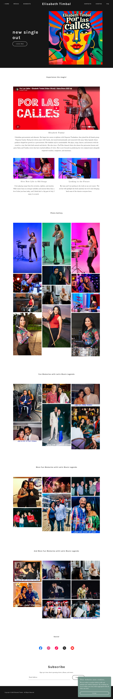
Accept (94, 693)
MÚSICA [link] (16, 4)
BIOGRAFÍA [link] (27, 4)
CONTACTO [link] (87, 4)
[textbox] (49, 677)
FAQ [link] (107, 4)
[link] (56, 4)
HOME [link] (7, 4)
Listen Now (20, 44)
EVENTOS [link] (99, 4)
